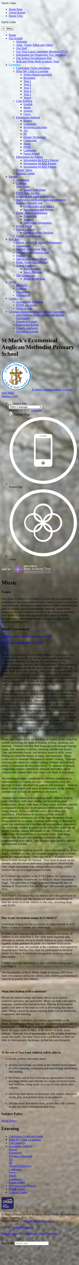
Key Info (14, 239)
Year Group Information (37, 222)
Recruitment (23, 295)
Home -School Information (31, 212)
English (28, 104)
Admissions (23, 245)
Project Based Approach (38, 74)
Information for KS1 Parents (40, 163)
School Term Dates (35, 189)
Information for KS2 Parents (40, 166)
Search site (7, 1243)
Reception (29, 77)
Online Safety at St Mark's (39, 206)
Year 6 (27, 97)
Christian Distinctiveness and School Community (37, 311)
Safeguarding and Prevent (38, 209)
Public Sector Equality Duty (32, 262)
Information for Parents (29, 156)
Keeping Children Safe (29, 203)
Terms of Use (24, 308)
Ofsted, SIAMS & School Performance (39, 242)
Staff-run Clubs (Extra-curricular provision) (41, 199)
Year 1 (27, 81)
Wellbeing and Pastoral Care (32, 252)
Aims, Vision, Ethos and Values (34, 44)
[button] (17, 22)
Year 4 (27, 91)
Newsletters (23, 291)
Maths (27, 107)
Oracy (27, 114)
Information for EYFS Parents (41, 160)
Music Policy (9, 1120)
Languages (30, 150)
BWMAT (21, 285)
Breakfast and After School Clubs (35, 196)
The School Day (25, 275)
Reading (28, 219)
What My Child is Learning (32, 71)
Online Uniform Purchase (38, 232)
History (28, 120)
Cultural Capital (25, 173)
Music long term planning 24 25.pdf (22, 642)
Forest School (32, 153)
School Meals (24, 226)
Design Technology (35, 137)
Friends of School (26, 321)
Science (28, 110)
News (12, 282)
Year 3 (27, 87)
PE (25, 133)
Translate (36, 410)
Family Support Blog (28, 235)
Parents (13, 176)
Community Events (27, 324)
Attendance (22, 179)
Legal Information (23, 1227)
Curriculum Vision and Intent (33, 68)
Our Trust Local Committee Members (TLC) (42, 51)
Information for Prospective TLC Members (41, 54)
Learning (14, 64)
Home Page (15, 9)
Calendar (21, 183)
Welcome (21, 41)
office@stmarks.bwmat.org (39, 1221)
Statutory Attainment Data (31, 249)
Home (12, 35)
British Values (24, 170)
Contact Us (15, 298)
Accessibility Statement (29, 301)
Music (27, 143)
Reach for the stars (34, 278)
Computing (30, 140)
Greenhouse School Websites (40, 1233)
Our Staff (21, 48)
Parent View (16, 15)
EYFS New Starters (27, 193)
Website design (10, 1233)
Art (25, 130)
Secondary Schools (27, 331)
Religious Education (35, 127)
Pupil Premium (32, 268)
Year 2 (27, 84)
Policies (20, 255)
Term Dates (23, 186)
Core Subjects (24, 100)
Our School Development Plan (34, 58)
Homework (30, 216)
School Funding (25, 265)
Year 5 (27, 94)
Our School (15, 38)
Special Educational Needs (31, 259)
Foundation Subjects (28, 117)
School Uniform (25, 229)
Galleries (21, 288)
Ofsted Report (17, 12)
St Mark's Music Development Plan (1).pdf (26, 636)
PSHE (27, 147)
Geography (30, 123)
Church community (27, 328)
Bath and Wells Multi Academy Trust (37, 61)
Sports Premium (33, 272)
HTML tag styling (26, 305)
